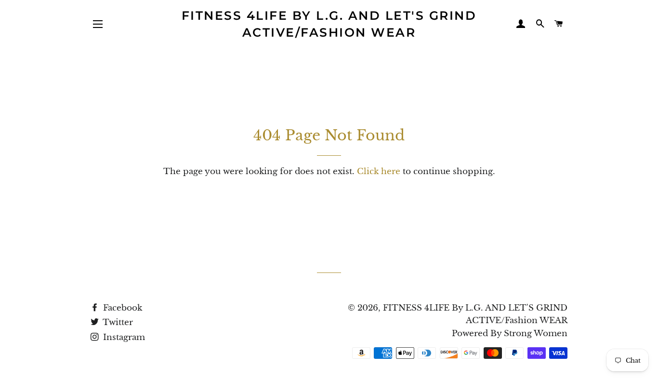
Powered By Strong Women (509, 333)
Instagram (123, 337)
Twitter (117, 322)
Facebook (121, 308)
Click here (378, 171)
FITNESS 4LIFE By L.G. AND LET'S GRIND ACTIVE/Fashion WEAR (329, 24)
